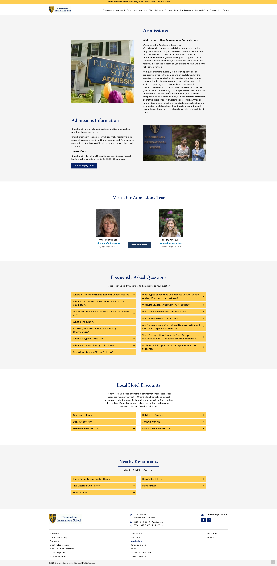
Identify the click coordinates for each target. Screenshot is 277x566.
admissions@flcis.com (216, 514)
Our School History (58, 537)
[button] (203, 520)
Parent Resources (58, 556)
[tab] (103, 295)
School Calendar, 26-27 (141, 552)
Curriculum (55, 541)
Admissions (136, 541)
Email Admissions (140, 244)
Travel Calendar (138, 556)
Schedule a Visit (138, 545)
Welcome (107, 10)
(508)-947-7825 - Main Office (148, 525)
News (133, 548)
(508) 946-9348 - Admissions (148, 522)
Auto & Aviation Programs (62, 548)
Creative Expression (59, 545)
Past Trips (135, 537)
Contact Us (215, 10)
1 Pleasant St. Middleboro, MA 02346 (144, 516)
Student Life (136, 533)
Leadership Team (123, 10)
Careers (226, 10)
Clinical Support (57, 552)
